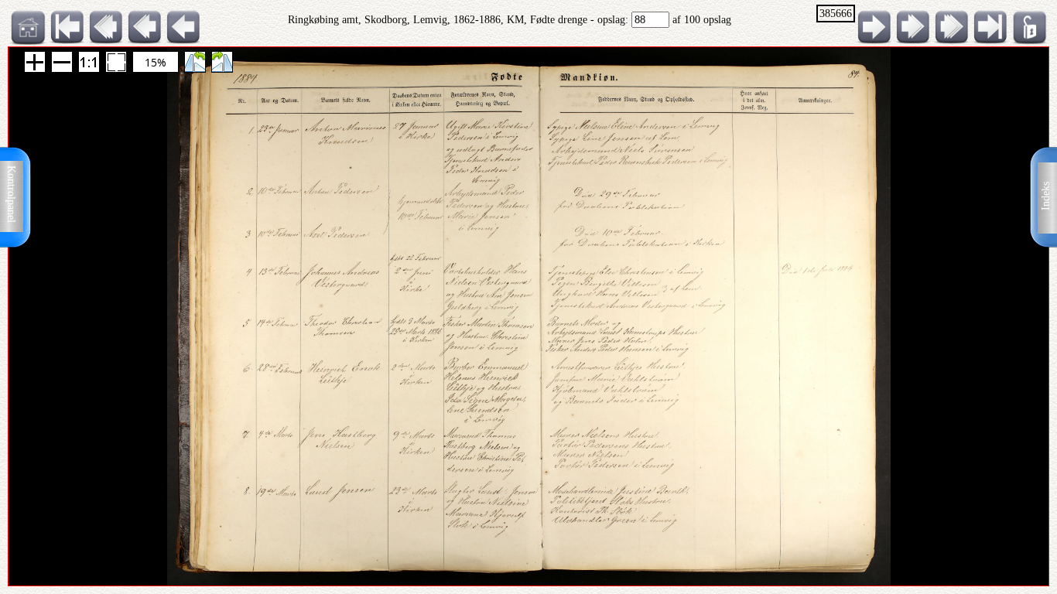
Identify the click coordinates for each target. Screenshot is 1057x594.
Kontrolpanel (11, 194)
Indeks (1046, 196)
